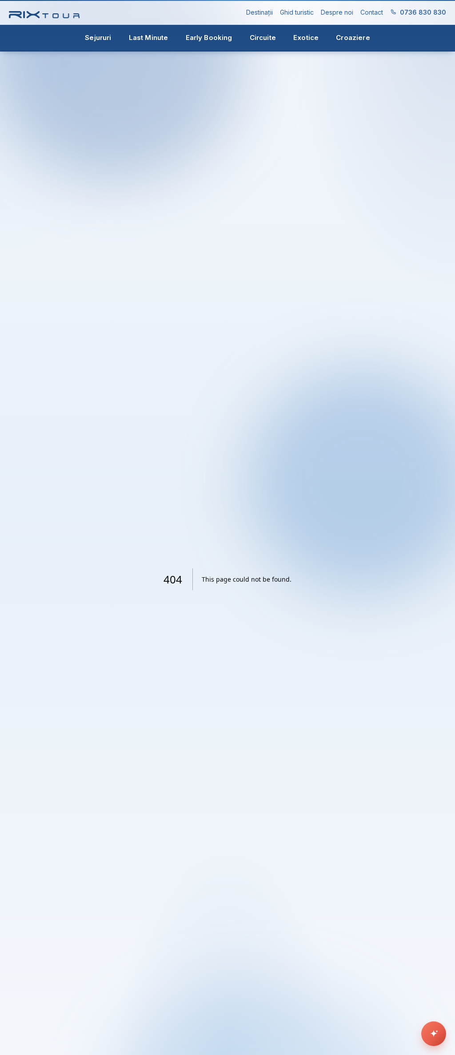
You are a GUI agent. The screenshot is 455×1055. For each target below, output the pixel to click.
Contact (371, 12)
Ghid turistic (297, 12)
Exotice (306, 37)
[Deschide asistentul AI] (433, 1033)
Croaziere (353, 37)
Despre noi (337, 12)
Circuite (263, 37)
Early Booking (209, 37)
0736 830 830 (423, 12)
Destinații (259, 12)
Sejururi (98, 37)
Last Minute (148, 37)
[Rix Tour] (44, 12)
